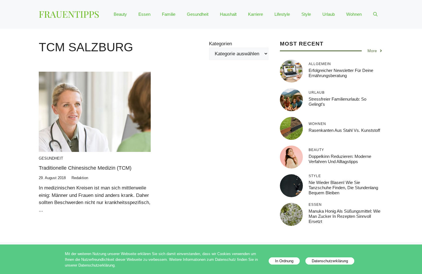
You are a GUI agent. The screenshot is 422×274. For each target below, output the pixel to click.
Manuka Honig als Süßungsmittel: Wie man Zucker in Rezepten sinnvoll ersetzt (344, 216)
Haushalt (228, 14)
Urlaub (328, 14)
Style (306, 14)
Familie (168, 14)
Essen (144, 14)
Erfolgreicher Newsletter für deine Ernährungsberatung (341, 73)
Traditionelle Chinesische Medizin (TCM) (85, 168)
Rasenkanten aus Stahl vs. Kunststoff (344, 130)
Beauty (120, 14)
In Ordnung (284, 261)
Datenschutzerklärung (330, 261)
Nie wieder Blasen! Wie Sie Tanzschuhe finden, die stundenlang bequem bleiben (343, 187)
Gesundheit (197, 14)
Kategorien (220, 43)
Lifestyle (282, 14)
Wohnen (354, 14)
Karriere (255, 14)
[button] (375, 14)
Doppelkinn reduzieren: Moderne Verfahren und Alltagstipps (340, 159)
